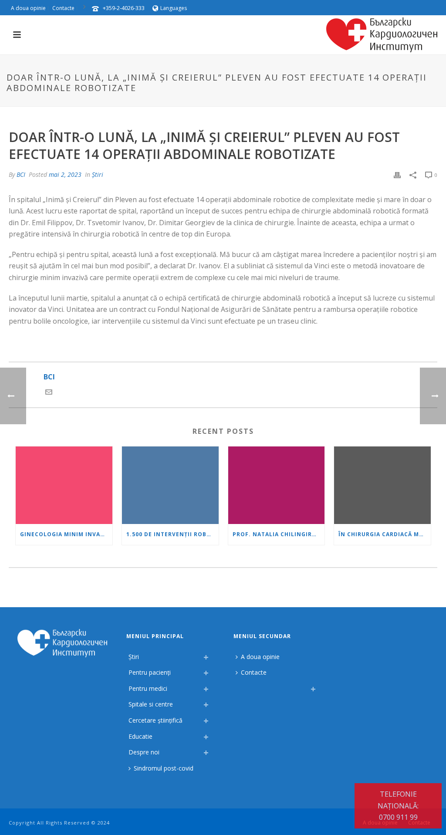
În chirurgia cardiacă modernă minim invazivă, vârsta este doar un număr (384, 534)
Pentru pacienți (149, 672)
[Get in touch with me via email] (48, 393)
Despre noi (143, 752)
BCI (21, 174)
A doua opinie (260, 656)
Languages (173, 8)
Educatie (140, 736)
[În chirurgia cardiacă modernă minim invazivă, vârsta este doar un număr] (382, 485)
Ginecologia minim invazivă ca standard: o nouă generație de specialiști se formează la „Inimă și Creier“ (66, 534)
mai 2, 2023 (65, 174)
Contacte (254, 672)
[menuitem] (237, 686)
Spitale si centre (150, 704)
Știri (97, 174)
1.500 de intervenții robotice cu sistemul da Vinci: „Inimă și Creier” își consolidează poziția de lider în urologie (172, 534)
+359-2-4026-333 (124, 8)
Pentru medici (147, 688)
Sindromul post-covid (163, 768)
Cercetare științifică (155, 720)
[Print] (397, 174)
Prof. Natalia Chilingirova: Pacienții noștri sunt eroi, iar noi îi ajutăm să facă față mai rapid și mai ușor (279, 534)
